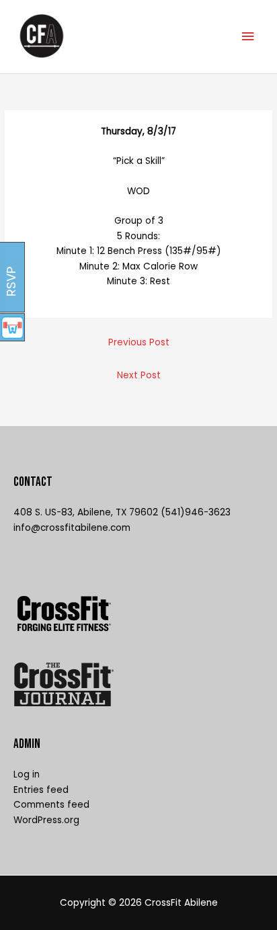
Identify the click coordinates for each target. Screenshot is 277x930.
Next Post (139, 375)
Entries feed (41, 790)
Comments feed (51, 804)
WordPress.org (46, 820)
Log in (26, 774)
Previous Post (138, 342)
